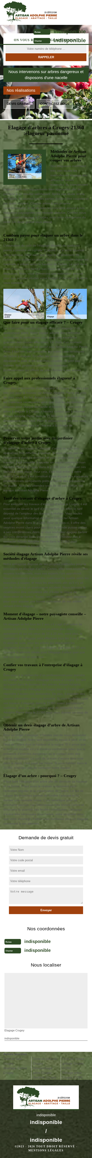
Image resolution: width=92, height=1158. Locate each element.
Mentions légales (46, 1150)
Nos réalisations (21, 90)
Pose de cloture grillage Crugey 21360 (73, 1063)
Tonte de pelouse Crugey (45, 1061)
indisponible (70, 31)
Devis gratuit (19, 104)
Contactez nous (54, 104)
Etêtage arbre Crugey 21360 (72, 1075)
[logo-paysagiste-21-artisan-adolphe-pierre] (35, 12)
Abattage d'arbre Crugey (15, 1070)
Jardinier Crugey (44, 1077)
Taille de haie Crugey (12, 1061)
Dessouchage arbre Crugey (42, 1070)
